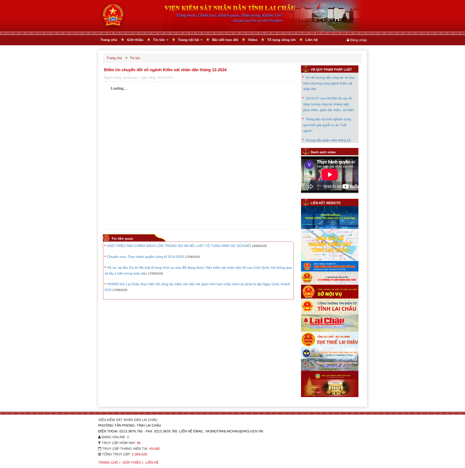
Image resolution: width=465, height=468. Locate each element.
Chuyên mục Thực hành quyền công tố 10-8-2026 (145, 257)
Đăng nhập (358, 40)
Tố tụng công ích (281, 40)
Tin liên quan (122, 238)
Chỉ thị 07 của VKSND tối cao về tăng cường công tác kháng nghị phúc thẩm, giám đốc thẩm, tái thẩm (328, 98)
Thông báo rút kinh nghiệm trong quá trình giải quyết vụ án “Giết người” (327, 119)
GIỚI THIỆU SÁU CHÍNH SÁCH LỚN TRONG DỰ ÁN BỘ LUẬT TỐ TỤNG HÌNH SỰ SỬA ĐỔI (179, 246)
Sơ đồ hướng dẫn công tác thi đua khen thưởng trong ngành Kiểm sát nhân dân (328, 83)
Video (252, 40)
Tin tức (159, 40)
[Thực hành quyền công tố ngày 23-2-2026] (330, 191)
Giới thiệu (135, 40)
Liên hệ (311, 40)
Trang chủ (109, 40)
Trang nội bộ (189, 40)
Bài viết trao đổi (225, 40)
